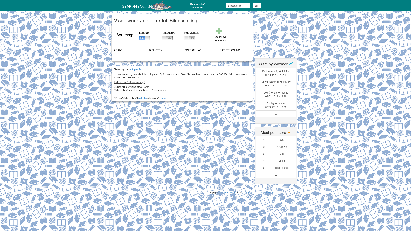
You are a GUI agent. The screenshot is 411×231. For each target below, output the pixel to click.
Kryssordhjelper (266, 192)
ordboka (142, 98)
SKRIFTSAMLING (230, 50)
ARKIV (118, 50)
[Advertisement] (279, 34)
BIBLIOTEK (155, 50)
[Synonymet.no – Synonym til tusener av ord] (143, 5)
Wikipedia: (135, 69)
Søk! (257, 5)
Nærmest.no (250, 192)
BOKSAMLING (192, 50)
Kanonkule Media (227, 192)
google (163, 98)
